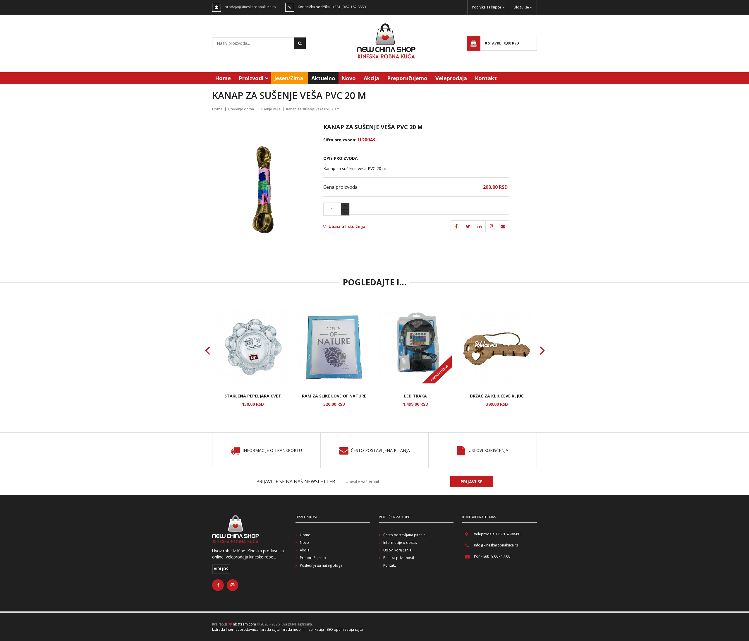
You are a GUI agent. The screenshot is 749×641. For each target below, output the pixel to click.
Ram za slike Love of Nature (334, 396)
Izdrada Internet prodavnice (235, 629)
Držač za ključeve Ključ (497, 396)
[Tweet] (468, 226)
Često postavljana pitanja (404, 534)
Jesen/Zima (288, 78)
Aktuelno (323, 78)
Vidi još (221, 568)
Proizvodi (251, 78)
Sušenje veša (270, 109)
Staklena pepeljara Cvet (252, 396)
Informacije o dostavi (400, 542)
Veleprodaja (451, 78)
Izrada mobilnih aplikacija (302, 629)
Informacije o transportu (272, 450)
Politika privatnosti (398, 557)
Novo (348, 78)
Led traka (415, 396)
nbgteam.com (244, 624)
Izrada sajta (270, 629)
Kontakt (486, 78)
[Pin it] (480, 226)
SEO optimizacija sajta (345, 629)
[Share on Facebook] (456, 226)
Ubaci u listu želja (346, 226)
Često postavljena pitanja (380, 450)
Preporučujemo (407, 78)
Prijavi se (471, 481)
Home (223, 78)
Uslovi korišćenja (488, 450)
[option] (252, 364)
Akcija (371, 78)
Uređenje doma (241, 109)
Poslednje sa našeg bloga (321, 565)
